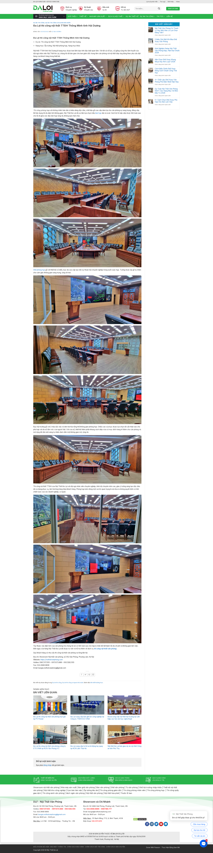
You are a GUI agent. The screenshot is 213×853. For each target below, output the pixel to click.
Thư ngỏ (162, 1)
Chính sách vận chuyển (115, 847)
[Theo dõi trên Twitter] (156, 824)
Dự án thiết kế (132, 16)
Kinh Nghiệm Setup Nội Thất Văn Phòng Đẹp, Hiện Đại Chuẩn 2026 (167, 51)
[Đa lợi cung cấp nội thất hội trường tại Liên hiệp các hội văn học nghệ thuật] (124, 705)
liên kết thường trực (96, 682)
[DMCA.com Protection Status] (140, 819)
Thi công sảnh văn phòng (53, 793)
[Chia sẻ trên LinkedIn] (93, 675)
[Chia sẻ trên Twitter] (85, 675)
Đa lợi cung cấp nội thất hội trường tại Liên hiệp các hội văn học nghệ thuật (124, 718)
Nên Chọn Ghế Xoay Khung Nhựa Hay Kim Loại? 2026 (165, 61)
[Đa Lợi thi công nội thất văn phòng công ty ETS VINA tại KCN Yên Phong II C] (50, 734)
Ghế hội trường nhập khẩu (150, 787)
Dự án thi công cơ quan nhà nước (58, 22)
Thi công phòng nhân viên (134, 790)
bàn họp (98, 113)
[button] (49, 16)
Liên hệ (170, 16)
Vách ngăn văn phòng (75, 793)
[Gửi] (159, 9)
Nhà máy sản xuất (97, 16)
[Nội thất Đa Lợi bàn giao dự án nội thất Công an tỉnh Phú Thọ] (124, 734)
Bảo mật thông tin (58, 847)
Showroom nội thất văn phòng (46, 787)
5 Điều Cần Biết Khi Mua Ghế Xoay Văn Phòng (166, 40)
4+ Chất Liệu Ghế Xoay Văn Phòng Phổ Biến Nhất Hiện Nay (167, 81)
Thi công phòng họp (155, 790)
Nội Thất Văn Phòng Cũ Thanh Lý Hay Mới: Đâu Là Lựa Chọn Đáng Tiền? (166, 30)
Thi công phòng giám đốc (110, 790)
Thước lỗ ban (126, 793)
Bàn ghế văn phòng (86, 787)
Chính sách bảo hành (75, 847)
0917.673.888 (57, 809)
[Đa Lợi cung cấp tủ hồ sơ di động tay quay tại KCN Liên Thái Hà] (87, 734)
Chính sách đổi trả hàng (95, 847)
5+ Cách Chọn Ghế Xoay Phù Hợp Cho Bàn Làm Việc (166, 101)
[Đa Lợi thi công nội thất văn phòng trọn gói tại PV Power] (50, 705)
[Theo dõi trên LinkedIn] (166, 824)
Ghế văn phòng (117, 787)
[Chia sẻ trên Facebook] (81, 675)
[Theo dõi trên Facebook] (147, 824)
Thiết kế (82, 16)
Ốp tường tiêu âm (91, 790)
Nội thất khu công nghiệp (54, 790)
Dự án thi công (147, 16)
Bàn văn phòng (102, 787)
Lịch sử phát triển (152, 1)
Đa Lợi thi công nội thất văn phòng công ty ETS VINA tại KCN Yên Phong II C (49, 747)
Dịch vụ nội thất (115, 16)
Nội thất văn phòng (94, 793)
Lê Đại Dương (56, 31)
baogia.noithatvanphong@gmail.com (52, 814)
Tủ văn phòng (132, 787)
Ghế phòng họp (39, 270)
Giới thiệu (171, 1)
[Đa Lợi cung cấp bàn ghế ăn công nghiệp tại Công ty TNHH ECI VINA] (87, 705)
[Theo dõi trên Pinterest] (161, 824)
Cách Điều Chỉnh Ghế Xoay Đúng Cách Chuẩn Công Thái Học (166, 71)
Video (178, 1)
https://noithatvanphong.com (51, 660)
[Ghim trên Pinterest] (89, 675)
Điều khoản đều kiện (41, 847)
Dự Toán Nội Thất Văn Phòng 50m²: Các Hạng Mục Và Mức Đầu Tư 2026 (166, 91)
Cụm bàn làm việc (74, 790)
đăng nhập (47, 765)
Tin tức (160, 16)
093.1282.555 (70, 809)
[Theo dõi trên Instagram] (152, 824)
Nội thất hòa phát (111, 793)
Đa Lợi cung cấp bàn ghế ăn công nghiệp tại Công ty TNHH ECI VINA (87, 718)
